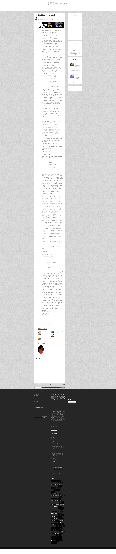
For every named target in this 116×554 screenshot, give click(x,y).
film (55, 408)
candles (61, 418)
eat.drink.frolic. (75, 74)
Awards (62, 415)
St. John (60, 417)
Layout (49, 9)
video (60, 420)
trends (61, 397)
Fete (61, 403)
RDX (57, 417)
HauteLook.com (37, 396)
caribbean (53, 396)
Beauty (52, 411)
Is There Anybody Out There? (77, 63)
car (63, 418)
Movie (52, 520)
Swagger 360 (59, 535)
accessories (57, 403)
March (53, 457)
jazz (58, 408)
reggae (52, 399)
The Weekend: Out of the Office (77, 75)
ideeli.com (36, 400)
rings (53, 420)
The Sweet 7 (75, 62)
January (53, 459)
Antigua (52, 403)
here (57, 115)
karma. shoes (60, 513)
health (61, 419)
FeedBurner (60, 473)
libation (62, 408)
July (53, 438)
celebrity (54, 419)
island (52, 410)
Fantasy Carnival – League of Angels (75, 71)
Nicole (51, 2)
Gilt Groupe (36, 401)
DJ (56, 409)
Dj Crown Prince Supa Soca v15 (57, 453)
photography (53, 409)
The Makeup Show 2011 (47, 15)
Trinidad (55, 418)
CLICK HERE (49, 148)
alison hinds (62, 412)
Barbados (62, 410)
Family (63, 416)
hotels (57, 415)
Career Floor (45, 111)
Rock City (53, 414)
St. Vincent (56, 412)
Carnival (52, 397)
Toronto (52, 418)
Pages (62, 9)
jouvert (61, 511)
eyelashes (62, 409)
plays (51, 407)
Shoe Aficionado (37, 394)
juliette (52, 513)
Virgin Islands (60, 398)
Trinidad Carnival (54, 540)
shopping (52, 400)
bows (58, 418)
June (53, 439)
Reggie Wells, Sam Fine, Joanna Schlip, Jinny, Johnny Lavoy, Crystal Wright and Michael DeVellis (52, 201)
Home (45, 9)
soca (57, 397)
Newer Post (35, 384)
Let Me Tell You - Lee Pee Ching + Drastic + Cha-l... (58, 448)
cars (51, 419)
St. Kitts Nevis (61, 414)
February (54, 458)
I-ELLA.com (36, 395)
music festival (57, 413)
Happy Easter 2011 (55, 443)
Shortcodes (56, 9)
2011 (52, 437)
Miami (55, 417)
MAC (58, 409)
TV (63, 417)
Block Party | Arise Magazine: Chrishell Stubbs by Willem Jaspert (59, 336)
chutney (58, 419)
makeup (52, 398)
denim (52, 408)
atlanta (56, 484)
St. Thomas (60, 402)
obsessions (61, 396)
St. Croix (57, 414)
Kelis (59, 411)
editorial (52, 500)
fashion (60, 394)
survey (58, 420)
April (53, 442)
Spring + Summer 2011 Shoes (57, 446)
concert (52, 415)
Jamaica (52, 417)
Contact (67, 9)
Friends (57, 504)
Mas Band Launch (54, 518)
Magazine (55, 516)
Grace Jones (63, 413)
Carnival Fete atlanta (55, 416)
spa (55, 420)
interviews (52, 413)
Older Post (63, 384)
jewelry (55, 410)
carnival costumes (59, 399)
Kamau (55, 411)
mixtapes (62, 518)
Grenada (55, 506)
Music (52, 394)
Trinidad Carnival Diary (75, 70)
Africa (59, 410)
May (53, 441)
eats (64, 403)
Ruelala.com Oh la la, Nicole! (39, 399)
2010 (52, 461)
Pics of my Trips (54, 426)
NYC (58, 400)
